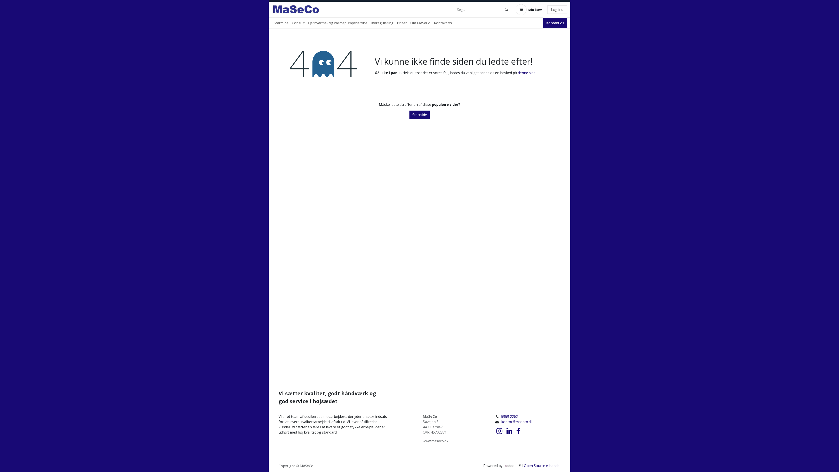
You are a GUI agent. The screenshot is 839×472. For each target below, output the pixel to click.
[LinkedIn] (509, 431)
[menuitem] (281, 23)
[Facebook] (518, 431)
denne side (527, 72)
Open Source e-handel (542, 465)
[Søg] (506, 9)
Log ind (557, 9)
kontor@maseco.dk (517, 421)
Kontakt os (555, 23)
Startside (419, 114)
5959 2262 (509, 416)
